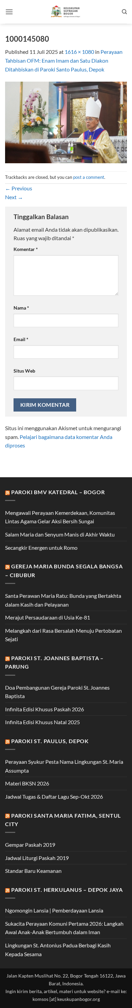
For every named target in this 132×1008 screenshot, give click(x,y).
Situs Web (24, 371)
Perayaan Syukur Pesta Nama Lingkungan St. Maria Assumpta (64, 766)
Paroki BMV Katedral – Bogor (58, 492)
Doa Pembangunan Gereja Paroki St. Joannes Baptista (57, 691)
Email (21, 339)
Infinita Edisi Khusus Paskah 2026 (44, 709)
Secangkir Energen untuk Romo (41, 547)
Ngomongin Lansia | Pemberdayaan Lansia (54, 910)
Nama (21, 308)
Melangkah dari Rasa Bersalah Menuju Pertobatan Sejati (63, 635)
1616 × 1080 (79, 51)
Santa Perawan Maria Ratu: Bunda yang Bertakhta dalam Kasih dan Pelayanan (63, 600)
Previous (18, 188)
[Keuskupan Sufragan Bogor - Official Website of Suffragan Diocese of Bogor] (66, 12)
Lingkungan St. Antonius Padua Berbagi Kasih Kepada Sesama (58, 949)
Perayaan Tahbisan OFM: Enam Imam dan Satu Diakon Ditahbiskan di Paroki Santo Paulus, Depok (64, 60)
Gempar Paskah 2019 (30, 844)
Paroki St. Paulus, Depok (50, 741)
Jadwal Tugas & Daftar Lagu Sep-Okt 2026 (54, 796)
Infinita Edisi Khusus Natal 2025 (42, 722)
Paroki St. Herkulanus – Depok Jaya (67, 889)
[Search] (124, 11)
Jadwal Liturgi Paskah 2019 (37, 858)
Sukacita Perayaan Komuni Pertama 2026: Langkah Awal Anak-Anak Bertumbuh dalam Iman (64, 928)
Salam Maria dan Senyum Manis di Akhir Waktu (60, 534)
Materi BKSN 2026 (27, 783)
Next (14, 197)
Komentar (26, 249)
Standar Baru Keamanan (33, 870)
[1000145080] (66, 122)
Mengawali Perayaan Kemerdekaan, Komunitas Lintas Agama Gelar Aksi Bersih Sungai (60, 517)
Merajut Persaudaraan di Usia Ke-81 (47, 617)
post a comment (88, 177)
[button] (9, 11)
